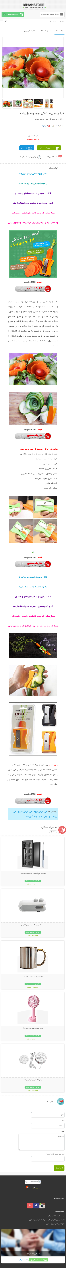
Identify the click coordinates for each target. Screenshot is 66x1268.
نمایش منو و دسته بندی (50, 14)
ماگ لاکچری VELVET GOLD (32, 977)
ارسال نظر (59, 1168)
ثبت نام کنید (22, 1260)
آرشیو (53, 832)
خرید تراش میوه (40, 811)
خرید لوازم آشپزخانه (34, 816)
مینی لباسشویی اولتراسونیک (33, 1080)
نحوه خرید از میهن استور (55, 1224)
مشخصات (59, 31)
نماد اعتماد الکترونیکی (56, 1216)
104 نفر (24, 148)
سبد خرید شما (13, 14)
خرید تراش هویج (25, 811)
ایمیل (62, 1120)
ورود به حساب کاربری (39, 1260)
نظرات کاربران (29, 31)
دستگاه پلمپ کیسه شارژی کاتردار (33, 925)
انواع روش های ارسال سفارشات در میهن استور (47, 1220)
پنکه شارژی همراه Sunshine (33, 1028)
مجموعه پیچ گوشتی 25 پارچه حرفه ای (33, 873)
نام (63, 1109)
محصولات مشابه (45, 31)
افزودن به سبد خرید (46, 148)
